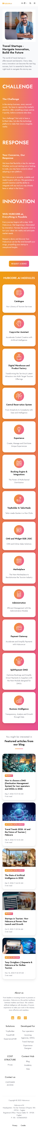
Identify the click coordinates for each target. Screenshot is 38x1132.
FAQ (28, 1069)
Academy (28, 1065)
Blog (28, 1061)
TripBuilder (10, 1031)
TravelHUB (10, 1035)
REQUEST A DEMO (19, 263)
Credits (23, 1125)
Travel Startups (28, 1041)
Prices (10, 1064)
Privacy (14, 1125)
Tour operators (28, 1031)
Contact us (10, 1077)
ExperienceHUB (10, 1039)
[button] (30, 3)
